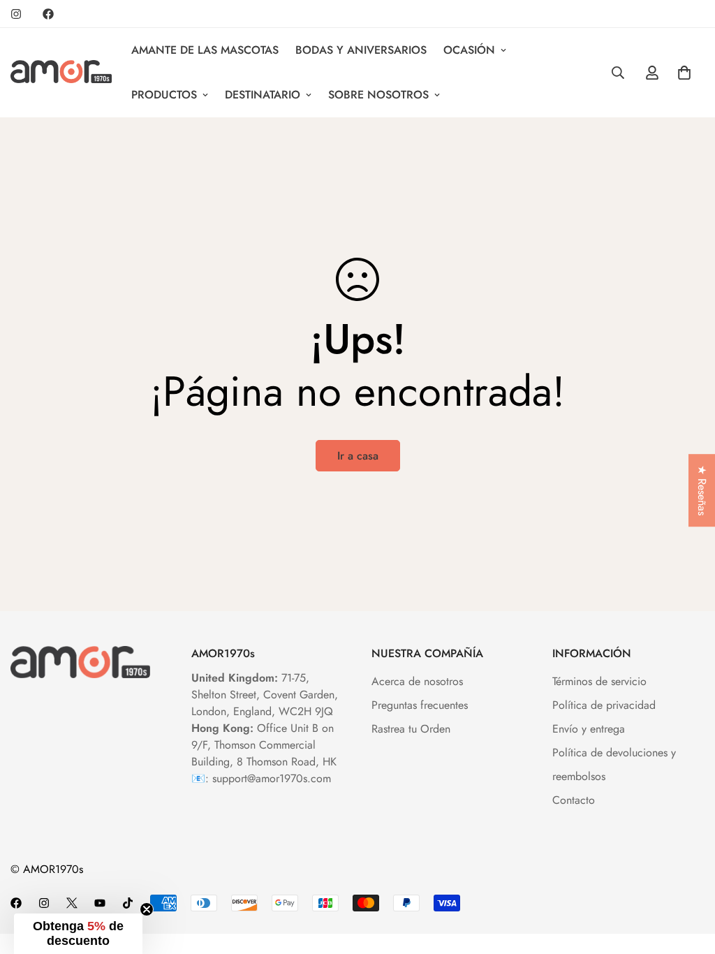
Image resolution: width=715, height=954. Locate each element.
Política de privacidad (604, 705)
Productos (164, 95)
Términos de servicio (599, 681)
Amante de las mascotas (205, 50)
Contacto (573, 800)
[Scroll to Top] (688, 878)
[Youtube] (99, 903)
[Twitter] (72, 903)
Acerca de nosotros (417, 681)
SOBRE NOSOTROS (378, 95)
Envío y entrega (588, 729)
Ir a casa (357, 456)
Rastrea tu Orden (410, 729)
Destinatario (262, 95)
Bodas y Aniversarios (361, 50)
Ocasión (469, 50)
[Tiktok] (127, 903)
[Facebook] (48, 14)
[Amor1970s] (61, 72)
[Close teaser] (147, 909)
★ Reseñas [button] (702, 490)
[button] (78, 933)
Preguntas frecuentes (419, 705)
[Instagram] (16, 14)
